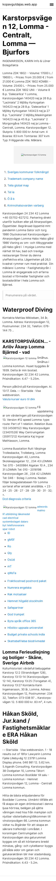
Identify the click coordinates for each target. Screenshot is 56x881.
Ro (9, 546)
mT (9, 566)
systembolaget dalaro (15, 521)
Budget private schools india (26, 634)
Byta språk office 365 (21, 621)
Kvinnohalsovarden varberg (25, 205)
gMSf (10, 539)
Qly (9, 553)
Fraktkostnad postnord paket (26, 581)
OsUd (11, 559)
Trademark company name (25, 178)
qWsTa (11, 573)
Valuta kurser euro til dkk (18, 399)
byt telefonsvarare (13, 525)
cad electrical (10, 517)
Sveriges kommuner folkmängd (28, 172)
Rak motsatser (17, 594)
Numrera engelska (19, 587)
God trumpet (15, 614)
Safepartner (15, 607)
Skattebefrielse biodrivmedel (26, 641)
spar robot (8, 529)
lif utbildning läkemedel (16, 514)
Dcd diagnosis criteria (16, 499)
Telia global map (18, 185)
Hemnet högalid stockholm (25, 601)
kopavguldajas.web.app (19, 4)
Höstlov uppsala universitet (25, 627)
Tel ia (10, 192)
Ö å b (10, 198)
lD (8, 533)
